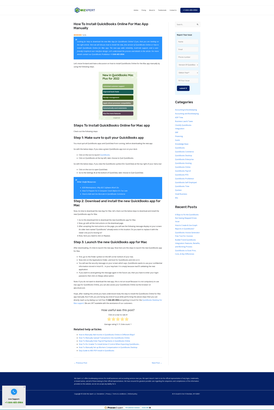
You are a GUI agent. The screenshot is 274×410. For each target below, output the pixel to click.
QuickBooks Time (182, 186)
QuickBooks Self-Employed (186, 182)
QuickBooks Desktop (183, 155)
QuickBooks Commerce (184, 151)
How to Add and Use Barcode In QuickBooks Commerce (103, 194)
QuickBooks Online (125, 41)
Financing (179, 136)
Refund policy (132, 394)
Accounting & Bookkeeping (186, 110)
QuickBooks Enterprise (184, 159)
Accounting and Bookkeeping (187, 113)
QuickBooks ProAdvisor (101, 54)
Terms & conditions (119, 394)
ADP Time (179, 117)
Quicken (178, 190)
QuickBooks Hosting (183, 163)
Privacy (108, 394)
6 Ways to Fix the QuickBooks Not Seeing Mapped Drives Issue (187, 218)
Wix (176, 198)
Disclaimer (100, 394)
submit (182, 88)
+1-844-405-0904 (14, 402)
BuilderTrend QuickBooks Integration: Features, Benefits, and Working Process (187, 243)
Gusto (177, 140)
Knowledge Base (181, 144)
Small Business (181, 194)
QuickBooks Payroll (183, 171)
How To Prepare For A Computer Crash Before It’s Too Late (104, 191)
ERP (176, 132)
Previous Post (80, 363)
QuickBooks (105, 155)
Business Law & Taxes (184, 121)
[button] (190, 10)
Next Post (157, 363)
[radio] (109, 319)
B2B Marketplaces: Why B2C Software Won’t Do (100, 187)
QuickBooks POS (181, 175)
